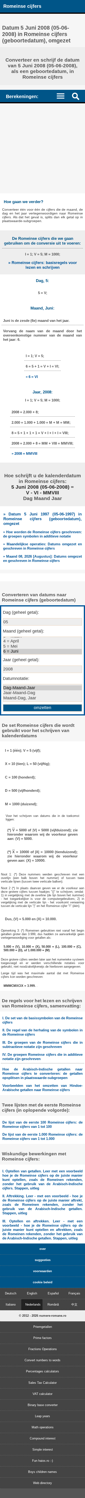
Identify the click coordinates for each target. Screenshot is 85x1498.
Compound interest (42, 1438)
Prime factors (42, 1338)
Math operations (43, 1427)
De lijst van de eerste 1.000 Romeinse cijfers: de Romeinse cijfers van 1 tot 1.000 (42, 1136)
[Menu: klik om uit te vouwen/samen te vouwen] (63, 96)
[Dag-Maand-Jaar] (42, 688)
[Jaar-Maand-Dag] (42, 693)
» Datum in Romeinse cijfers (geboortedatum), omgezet (42, 519)
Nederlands (33, 1304)
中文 (74, 1304)
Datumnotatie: (16, 678)
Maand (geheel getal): (23, 631)
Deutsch (10, 1293)
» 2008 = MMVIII (24, 453)
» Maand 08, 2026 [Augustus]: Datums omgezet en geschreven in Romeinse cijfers (42, 558)
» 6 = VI (32, 377)
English (32, 1293)
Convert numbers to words (42, 1360)
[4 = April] (42, 641)
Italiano (11, 1304)
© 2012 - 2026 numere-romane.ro (42, 1315)
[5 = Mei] (42, 646)
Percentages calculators (42, 1371)
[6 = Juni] (42, 651)
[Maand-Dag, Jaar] (42, 698)
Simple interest (42, 1449)
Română (53, 1304)
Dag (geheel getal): (21, 612)
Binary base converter (43, 1405)
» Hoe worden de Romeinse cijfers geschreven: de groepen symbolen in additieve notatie (42, 534)
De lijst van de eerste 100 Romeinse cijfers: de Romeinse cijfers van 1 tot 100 (42, 1124)
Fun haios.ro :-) (42, 1460)
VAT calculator (42, 1394)
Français (74, 1293)
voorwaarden (42, 1271)
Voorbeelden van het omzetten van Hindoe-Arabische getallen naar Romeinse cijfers (42, 1088)
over (42, 1249)
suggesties (43, 1260)
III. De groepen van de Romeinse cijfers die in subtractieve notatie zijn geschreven (42, 1044)
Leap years (42, 1416)
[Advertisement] (42, 148)
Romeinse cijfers (22, 6)
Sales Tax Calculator (42, 1382)
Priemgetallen (42, 1327)
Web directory (42, 1483)
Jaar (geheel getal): (21, 659)
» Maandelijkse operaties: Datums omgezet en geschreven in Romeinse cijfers (42, 546)
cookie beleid (42, 1282)
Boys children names (42, 1472)
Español (53, 1293)
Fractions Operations (42, 1349)
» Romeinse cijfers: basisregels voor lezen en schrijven (42, 265)
